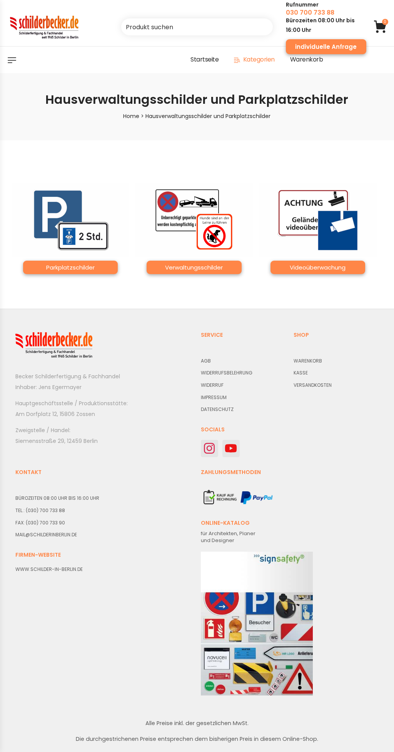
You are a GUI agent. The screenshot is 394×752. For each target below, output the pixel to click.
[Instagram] (209, 448)
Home (131, 116)
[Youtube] (231, 448)
